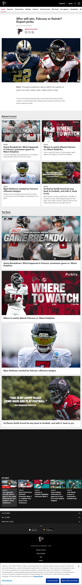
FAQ (41, 557)
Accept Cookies (52, 580)
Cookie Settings (7, 580)
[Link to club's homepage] (4, 2)
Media (41, 560)
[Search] (75, 3)
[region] (41, 574)
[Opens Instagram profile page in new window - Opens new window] (32, 32)
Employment (41, 553)
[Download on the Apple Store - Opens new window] (33, 530)
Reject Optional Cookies (70, 580)
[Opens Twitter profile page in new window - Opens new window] (29, 32)
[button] (9, 493)
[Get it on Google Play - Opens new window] (48, 530)
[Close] (78, 566)
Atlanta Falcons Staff (31, 29)
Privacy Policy (41, 550)
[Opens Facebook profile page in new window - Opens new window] (26, 32)
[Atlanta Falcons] (41, 539)
